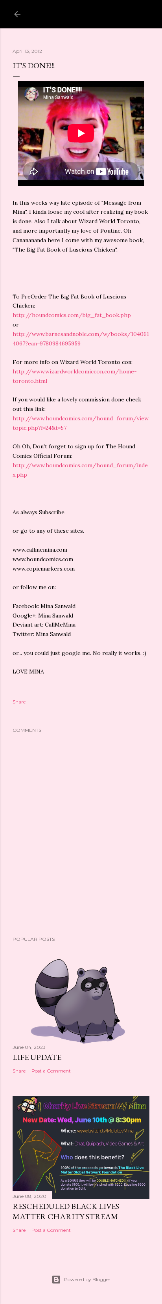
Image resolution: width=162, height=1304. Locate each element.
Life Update (37, 1057)
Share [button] (19, 702)
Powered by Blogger (87, 1279)
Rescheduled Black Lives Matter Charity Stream (66, 1211)
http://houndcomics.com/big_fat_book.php (72, 315)
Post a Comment (51, 1071)
